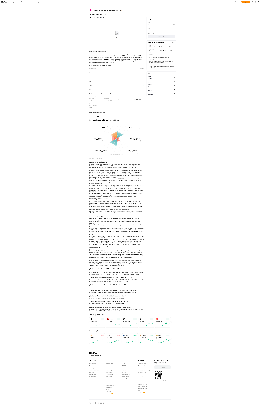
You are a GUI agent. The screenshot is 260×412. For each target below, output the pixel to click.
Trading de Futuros (110, 368)
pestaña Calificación (135, 274)
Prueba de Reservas (142, 386)
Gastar (149, 22)
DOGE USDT (124, 368)
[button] (171, 322)
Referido (140, 382)
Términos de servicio (94, 365)
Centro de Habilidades (111, 396)
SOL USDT (124, 370)
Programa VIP (141, 395)
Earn (107, 381)
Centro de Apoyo (142, 363)
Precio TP (124, 383)
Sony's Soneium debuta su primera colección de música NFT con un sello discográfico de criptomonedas (161, 62)
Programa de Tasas (142, 368)
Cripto (95, 6)
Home (90, 6)
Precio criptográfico (126, 374)
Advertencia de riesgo (94, 370)
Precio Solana (125, 381)
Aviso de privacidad (93, 368)
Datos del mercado (142, 384)
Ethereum (134, 164)
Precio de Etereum (126, 378)
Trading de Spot (109, 370)
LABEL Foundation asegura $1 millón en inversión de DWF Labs (161, 46)
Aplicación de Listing (143, 388)
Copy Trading (109, 376)
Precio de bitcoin (125, 376)
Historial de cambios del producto (145, 370)
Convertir (108, 365)
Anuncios (91, 372)
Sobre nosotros (92, 363)
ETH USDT (124, 365)
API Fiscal (141, 393)
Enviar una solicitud (142, 365)
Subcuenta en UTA (110, 378)
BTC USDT (124, 363)
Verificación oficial (142, 372)
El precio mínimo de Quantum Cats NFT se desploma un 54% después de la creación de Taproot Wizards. (160, 51)
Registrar (162, 367)
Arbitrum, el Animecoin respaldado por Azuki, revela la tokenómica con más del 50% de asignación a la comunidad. (161, 67)
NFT (123, 164)
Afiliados (140, 380)
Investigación (109, 387)
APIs (139, 390)
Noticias (107, 389)
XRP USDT (124, 372)
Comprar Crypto (109, 363)
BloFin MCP (108, 391)
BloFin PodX (109, 394)
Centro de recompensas (111, 383)
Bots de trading (109, 374)
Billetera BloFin (92, 376)
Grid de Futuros (109, 372)
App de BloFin (92, 374)
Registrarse (246, 2)
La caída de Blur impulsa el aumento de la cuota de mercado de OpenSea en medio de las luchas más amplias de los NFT (161, 56)
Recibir (149, 28)
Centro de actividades (111, 385)
